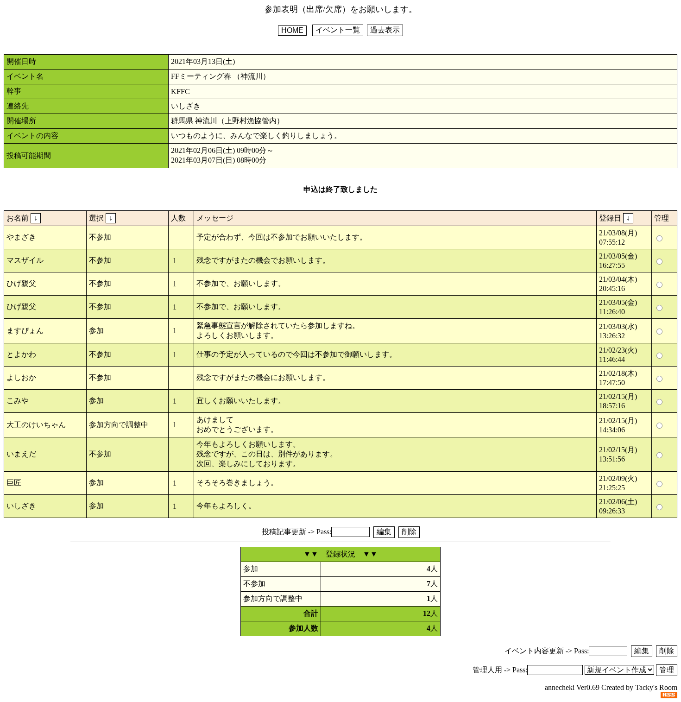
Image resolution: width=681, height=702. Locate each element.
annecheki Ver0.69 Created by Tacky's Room (611, 687)
